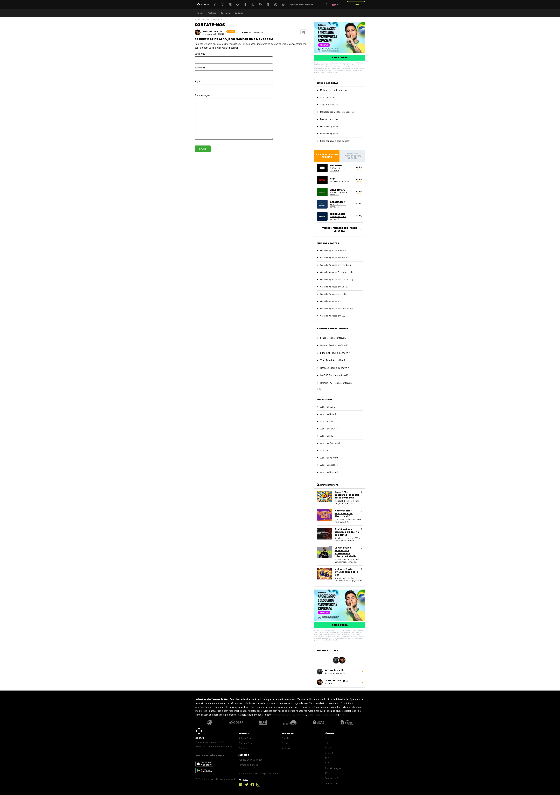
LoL (326, 743)
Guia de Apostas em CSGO (333, 294)
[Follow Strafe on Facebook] (251, 784)
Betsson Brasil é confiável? (334, 368)
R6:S (326, 758)
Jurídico (243, 755)
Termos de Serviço (248, 764)
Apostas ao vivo (328, 97)
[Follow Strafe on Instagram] (257, 784)
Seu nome (200, 53)
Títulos (329, 733)
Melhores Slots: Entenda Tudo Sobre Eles (346, 572)
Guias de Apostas (329, 126)
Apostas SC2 (326, 450)
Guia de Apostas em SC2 (332, 315)
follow (243, 780)
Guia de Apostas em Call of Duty (337, 279)
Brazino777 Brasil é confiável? (338, 193)
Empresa (243, 733)
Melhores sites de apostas (333, 90)
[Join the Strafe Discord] (240, 784)
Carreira (242, 748)
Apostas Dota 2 (328, 414)
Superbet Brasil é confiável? (335, 353)
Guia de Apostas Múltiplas (333, 250)
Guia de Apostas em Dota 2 (334, 286)
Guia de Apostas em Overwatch (336, 308)
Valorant (328, 753)
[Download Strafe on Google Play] (204, 770)
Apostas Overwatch (330, 443)
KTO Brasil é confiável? (340, 181)
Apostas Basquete (329, 472)
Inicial (200, 13)
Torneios (225, 13)
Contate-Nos (245, 743)
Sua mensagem (203, 95)
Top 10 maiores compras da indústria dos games (347, 532)
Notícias (239, 13)
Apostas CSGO (327, 407)
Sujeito (198, 81)
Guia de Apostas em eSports (335, 257)
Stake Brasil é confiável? (333, 338)
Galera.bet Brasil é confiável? (338, 205)
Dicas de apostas (329, 119)
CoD (326, 763)
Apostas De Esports (202, 19)
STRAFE (199, 737)
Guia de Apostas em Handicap (335, 265)
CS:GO (327, 738)
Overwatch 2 (331, 778)
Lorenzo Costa (332, 670)
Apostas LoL (326, 436)
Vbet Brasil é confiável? (332, 360)
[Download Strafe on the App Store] (204, 764)
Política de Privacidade (250, 759)
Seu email (200, 67)
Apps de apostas (329, 104)
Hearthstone (331, 783)
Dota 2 (328, 748)
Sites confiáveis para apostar (335, 141)
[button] (327, 4)
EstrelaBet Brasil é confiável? (338, 218)
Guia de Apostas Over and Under (337, 272)
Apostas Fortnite (329, 428)
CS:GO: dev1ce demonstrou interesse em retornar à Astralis (345, 552)
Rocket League (332, 768)
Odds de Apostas (329, 133)
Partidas (212, 13)
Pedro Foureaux (210, 32)
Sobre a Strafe (246, 738)
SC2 (326, 773)
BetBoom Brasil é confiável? (337, 169)
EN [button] (336, 5)
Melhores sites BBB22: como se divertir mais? (344, 513)
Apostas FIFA (327, 421)
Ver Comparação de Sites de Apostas (339, 229)
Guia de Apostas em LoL (332, 301)
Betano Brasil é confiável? (334, 345)
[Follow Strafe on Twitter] (246, 784)
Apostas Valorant (329, 457)
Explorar (287, 733)
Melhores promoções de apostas (337, 112)
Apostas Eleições (329, 465)
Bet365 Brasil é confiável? (334, 375)
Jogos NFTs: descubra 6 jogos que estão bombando (347, 495)
